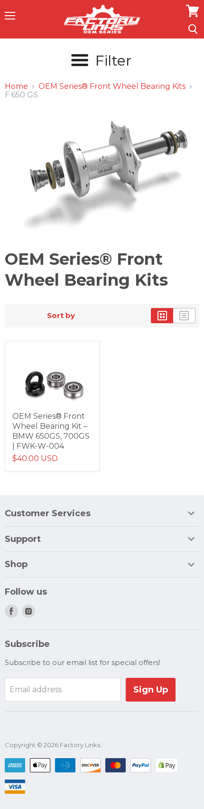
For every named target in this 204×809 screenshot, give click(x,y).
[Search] (193, 29)
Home (16, 86)
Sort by (61, 315)
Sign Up (150, 689)
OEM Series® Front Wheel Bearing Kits (111, 86)
